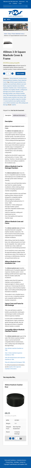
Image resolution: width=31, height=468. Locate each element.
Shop (9, 33)
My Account (21, 1)
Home (5, 33)
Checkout (15, 3)
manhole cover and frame (9, 84)
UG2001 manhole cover (17, 91)
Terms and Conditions (10, 460)
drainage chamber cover (9, 93)
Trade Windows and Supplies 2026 (18, 464)
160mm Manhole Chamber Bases (17, 78)
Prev (5, 27)
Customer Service (21, 460)
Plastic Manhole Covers (18, 33)
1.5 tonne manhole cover (9, 101)
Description (8, 115)
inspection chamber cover (13, 86)
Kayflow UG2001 (15, 89)
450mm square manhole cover (17, 82)
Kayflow (14, 105)
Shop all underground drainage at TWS (15, 362)
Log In (20, 3)
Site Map (16, 462)
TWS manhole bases (11, 95)
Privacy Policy (9, 462)
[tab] (8, 115)
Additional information (19, 115)
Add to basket (20, 73)
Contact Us (22, 462)
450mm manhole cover (12, 103)
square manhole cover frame (15, 97)
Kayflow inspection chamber (18, 99)
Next (25, 27)
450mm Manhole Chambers (10, 80)
